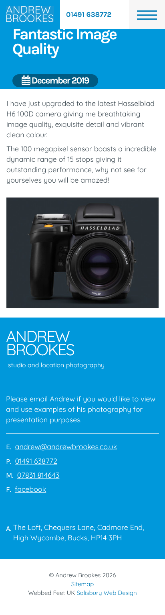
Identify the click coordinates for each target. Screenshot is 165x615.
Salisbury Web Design (106, 593)
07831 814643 (38, 475)
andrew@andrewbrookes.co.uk (66, 446)
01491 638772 (88, 14)
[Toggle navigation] (147, 14)
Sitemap (82, 584)
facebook (30, 489)
